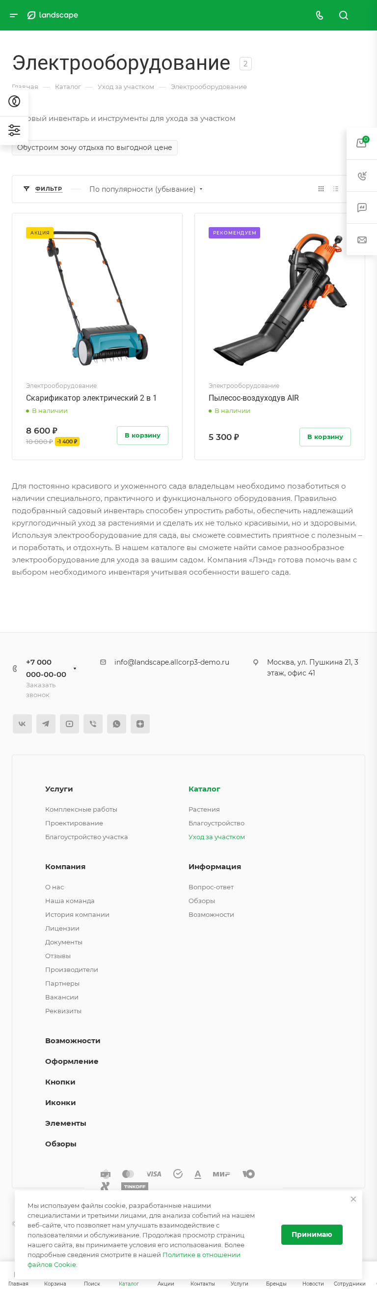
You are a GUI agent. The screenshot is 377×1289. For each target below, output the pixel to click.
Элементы (65, 1123)
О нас (54, 887)
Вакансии (62, 997)
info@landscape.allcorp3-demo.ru (171, 662)
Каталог (204, 788)
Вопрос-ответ (211, 887)
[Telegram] (45, 723)
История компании (77, 914)
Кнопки (60, 1081)
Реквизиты (63, 1011)
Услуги (59, 788)
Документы (63, 942)
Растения (204, 809)
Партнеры (62, 983)
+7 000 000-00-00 (46, 668)
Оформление (72, 1061)
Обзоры (201, 901)
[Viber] (93, 723)
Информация (214, 866)
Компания (65, 866)
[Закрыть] (353, 1199)
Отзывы (58, 956)
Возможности (211, 914)
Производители (71, 969)
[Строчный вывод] (335, 189)
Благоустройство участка (86, 837)
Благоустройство (216, 823)
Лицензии (62, 928)
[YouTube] (69, 723)
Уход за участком (216, 837)
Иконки (60, 1102)
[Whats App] (116, 723)
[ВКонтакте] (22, 723)
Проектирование (74, 823)
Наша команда (70, 901)
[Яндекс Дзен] (140, 723)
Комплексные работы (81, 809)
